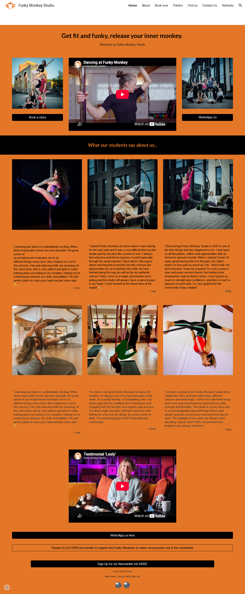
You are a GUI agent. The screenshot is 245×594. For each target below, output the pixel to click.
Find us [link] (193, 5)
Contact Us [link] (210, 5)
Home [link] (132, 5)
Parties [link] (178, 5)
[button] (240, 5)
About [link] (146, 5)
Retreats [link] (228, 5)
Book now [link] (161, 5)
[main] (122, 39)
